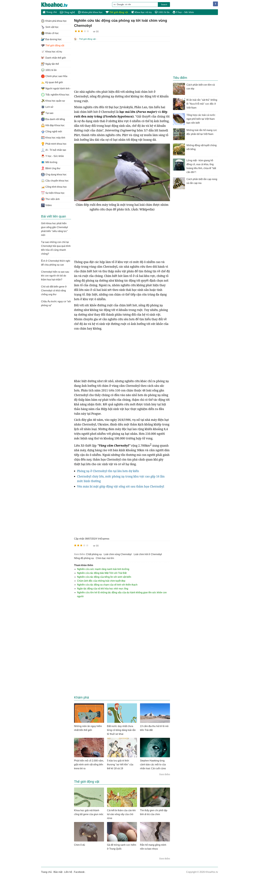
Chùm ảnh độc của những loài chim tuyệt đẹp (101, 581)
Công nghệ (69, 12)
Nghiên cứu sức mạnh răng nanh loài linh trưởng (103, 569)
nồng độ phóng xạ (84, 558)
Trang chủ (51, 12)
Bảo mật (58, 872)
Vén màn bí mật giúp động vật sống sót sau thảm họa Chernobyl (120, 486)
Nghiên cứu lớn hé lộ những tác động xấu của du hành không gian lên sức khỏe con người (122, 594)
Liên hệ (68, 872)
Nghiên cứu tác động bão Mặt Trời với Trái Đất (102, 573)
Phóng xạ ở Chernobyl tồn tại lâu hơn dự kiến (108, 471)
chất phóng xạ (94, 554)
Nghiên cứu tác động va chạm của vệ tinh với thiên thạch (107, 584)
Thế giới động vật (118, 12)
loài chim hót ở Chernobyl (148, 554)
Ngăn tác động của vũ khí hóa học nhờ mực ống (102, 588)
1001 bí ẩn (164, 12)
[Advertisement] (122, 65)
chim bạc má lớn (105, 558)
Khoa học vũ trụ (143, 12)
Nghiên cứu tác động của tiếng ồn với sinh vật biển (104, 577)
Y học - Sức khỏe (185, 12)
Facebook (79, 872)
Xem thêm (164, 774)
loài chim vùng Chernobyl (118, 554)
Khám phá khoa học (92, 12)
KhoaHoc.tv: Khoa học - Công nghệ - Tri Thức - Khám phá (57, 4)
